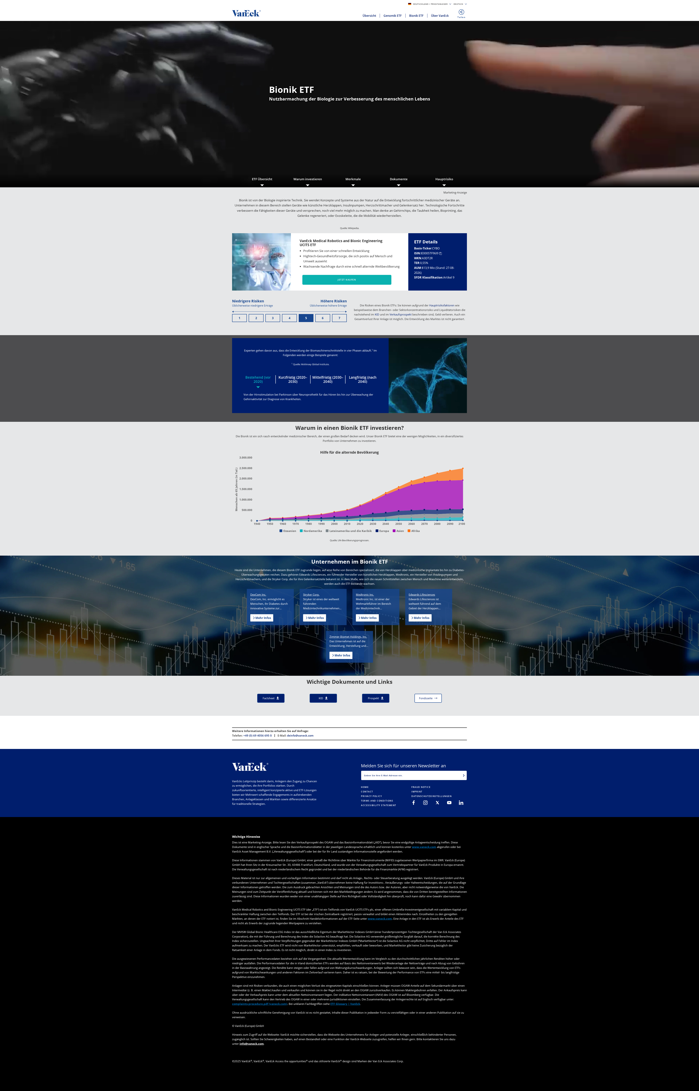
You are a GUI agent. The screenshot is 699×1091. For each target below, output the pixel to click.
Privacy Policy (371, 796)
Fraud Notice (421, 787)
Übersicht (369, 16)
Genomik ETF (393, 16)
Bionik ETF (416, 16)
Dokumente (399, 179)
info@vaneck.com (252, 1043)
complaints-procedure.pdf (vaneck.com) (259, 1004)
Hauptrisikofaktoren (441, 305)
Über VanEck (440, 16)
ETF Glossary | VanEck (345, 1004)
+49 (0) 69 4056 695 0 (257, 735)
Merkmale (353, 179)
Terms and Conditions (377, 800)
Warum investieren (307, 179)
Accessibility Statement (378, 805)
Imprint (416, 791)
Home (365, 787)
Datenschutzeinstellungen (431, 796)
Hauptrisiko (444, 179)
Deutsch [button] (459, 4)
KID (377, 314)
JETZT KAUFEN (347, 279)
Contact (367, 791)
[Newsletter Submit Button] (464, 775)
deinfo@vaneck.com (300, 735)
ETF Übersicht (262, 179)
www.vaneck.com (424, 847)
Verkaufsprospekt (401, 314)
